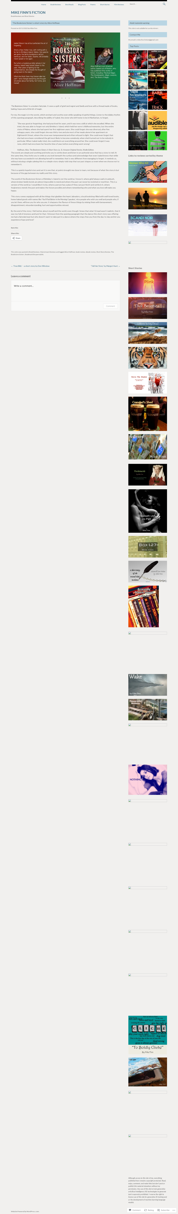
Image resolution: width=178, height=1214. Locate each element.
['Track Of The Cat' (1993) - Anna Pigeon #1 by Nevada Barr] (157, 100)
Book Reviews (55, 4)
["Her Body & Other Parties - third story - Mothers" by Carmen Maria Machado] (157, 141)
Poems (93, 4)
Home (43, 4)
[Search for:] (147, 4)
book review (80, 252)
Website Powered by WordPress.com (25, 1211)
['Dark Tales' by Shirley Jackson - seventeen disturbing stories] (137, 121)
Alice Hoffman (70, 252)
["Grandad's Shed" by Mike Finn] (157, 80)
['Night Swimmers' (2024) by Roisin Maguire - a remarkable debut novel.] (137, 100)
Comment (110, 306)
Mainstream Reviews (48, 252)
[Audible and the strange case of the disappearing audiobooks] (157, 121)
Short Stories (105, 4)
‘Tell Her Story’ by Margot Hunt (105, 266)
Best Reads (69, 4)
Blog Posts (82, 4)
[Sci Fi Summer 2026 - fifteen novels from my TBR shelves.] (137, 80)
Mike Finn (33, 28)
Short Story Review (103, 252)
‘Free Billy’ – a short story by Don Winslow (30, 266)
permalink (39, 254)
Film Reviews (119, 4)
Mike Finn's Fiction (28, 12)
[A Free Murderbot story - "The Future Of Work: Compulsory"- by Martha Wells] (137, 60)
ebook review (91, 252)
